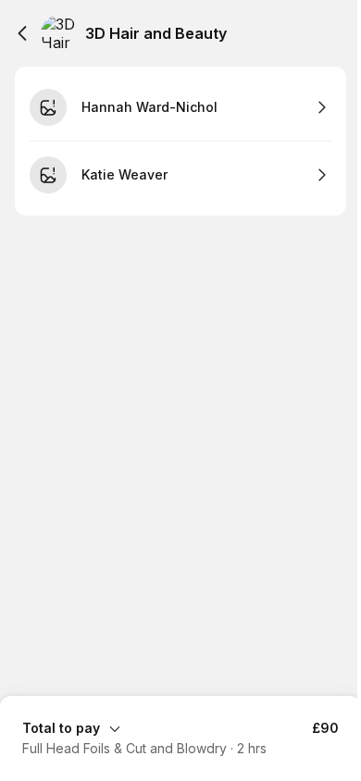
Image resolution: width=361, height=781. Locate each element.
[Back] (22, 33)
